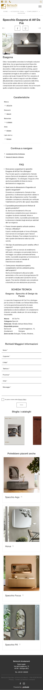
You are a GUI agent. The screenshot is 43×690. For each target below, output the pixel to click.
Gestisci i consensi (28, 679)
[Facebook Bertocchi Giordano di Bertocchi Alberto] (20, 683)
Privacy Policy (22, 399)
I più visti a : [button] (8, 135)
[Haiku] (39, 28)
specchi (8, 114)
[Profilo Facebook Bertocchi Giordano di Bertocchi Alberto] (2, 1)
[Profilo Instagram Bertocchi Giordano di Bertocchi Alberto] (6, 1)
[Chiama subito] (10, 1)
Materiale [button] (7, 118)
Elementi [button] (7, 110)
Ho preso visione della (15, 399)
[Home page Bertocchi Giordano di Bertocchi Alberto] (9, 6)
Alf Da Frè (9, 105)
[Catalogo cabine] (14, 431)
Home (5, 11)
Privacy (11, 679)
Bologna (8, 139)
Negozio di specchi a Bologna (15, 157)
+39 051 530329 (23, 672)
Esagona (21, 13)
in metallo (9, 122)
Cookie (17, 679)
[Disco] (3, 28)
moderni (8, 130)
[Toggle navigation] (40, 7)
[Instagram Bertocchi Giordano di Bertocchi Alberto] (23, 683)
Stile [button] (6, 127)
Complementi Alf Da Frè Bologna (15, 154)
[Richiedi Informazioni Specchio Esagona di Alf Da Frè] (17, 28)
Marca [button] (6, 102)
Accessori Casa (17, 11)
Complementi (32, 11)
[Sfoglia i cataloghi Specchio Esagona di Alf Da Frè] (25, 28)
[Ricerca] (41, 2)
